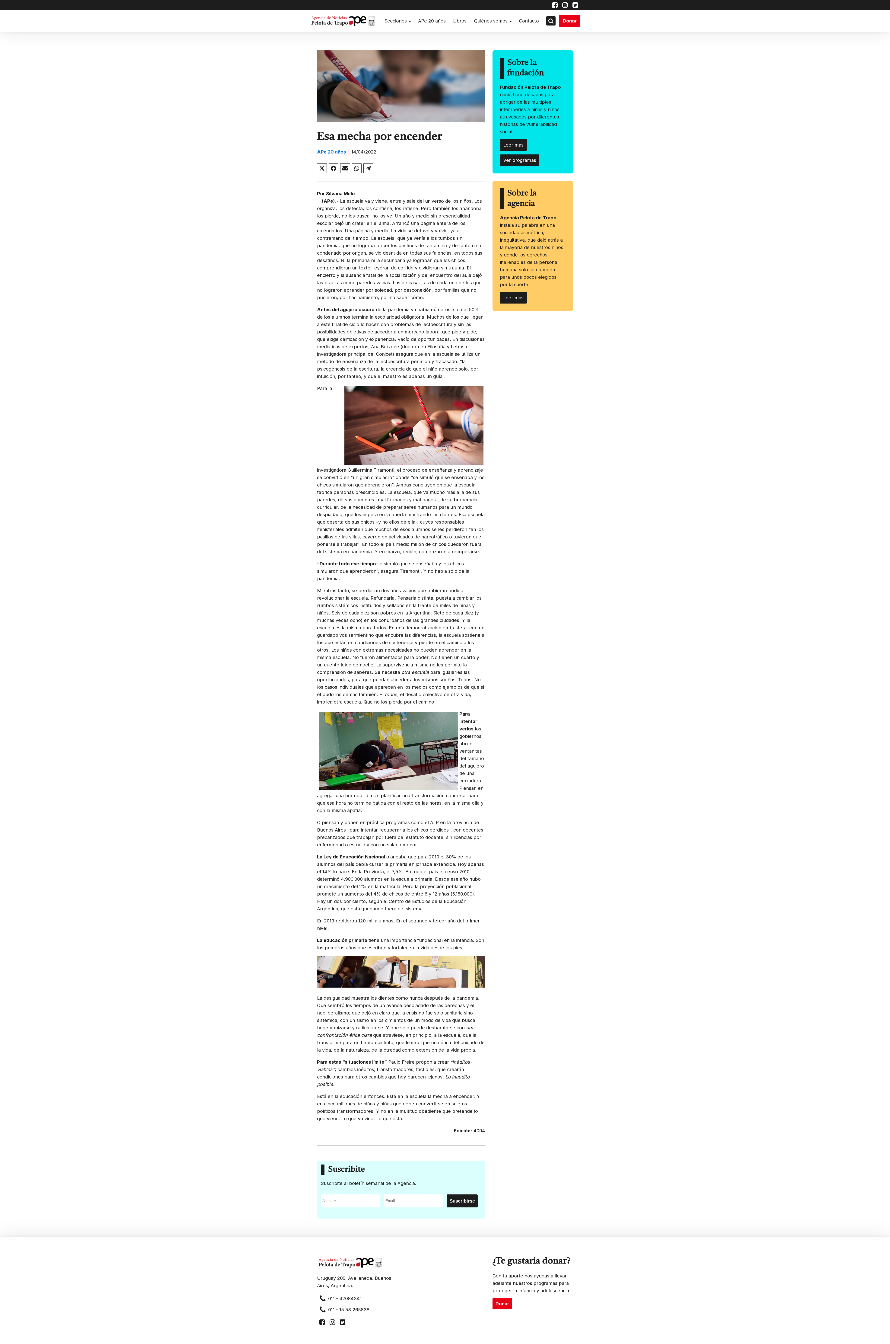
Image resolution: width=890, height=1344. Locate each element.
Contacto (529, 21)
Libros (460, 21)
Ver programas (519, 160)
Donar (570, 21)
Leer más (513, 145)
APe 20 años (432, 21)
